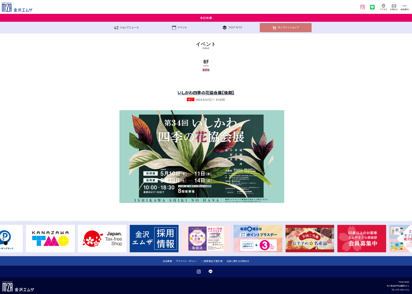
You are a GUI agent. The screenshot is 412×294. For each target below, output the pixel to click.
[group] (50, 238)
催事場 (206, 70)
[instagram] (362, 6)
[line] (372, 6)
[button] (4, 238)
